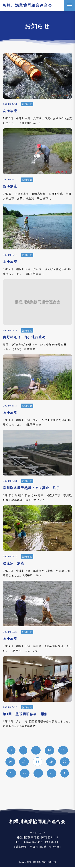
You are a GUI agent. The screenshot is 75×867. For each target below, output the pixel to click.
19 (51, 761)
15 (63, 750)
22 (24, 773)
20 (64, 761)
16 (10, 761)
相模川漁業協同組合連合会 (27, 5)
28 (51, 773)
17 (24, 761)
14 (49, 750)
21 (11, 773)
